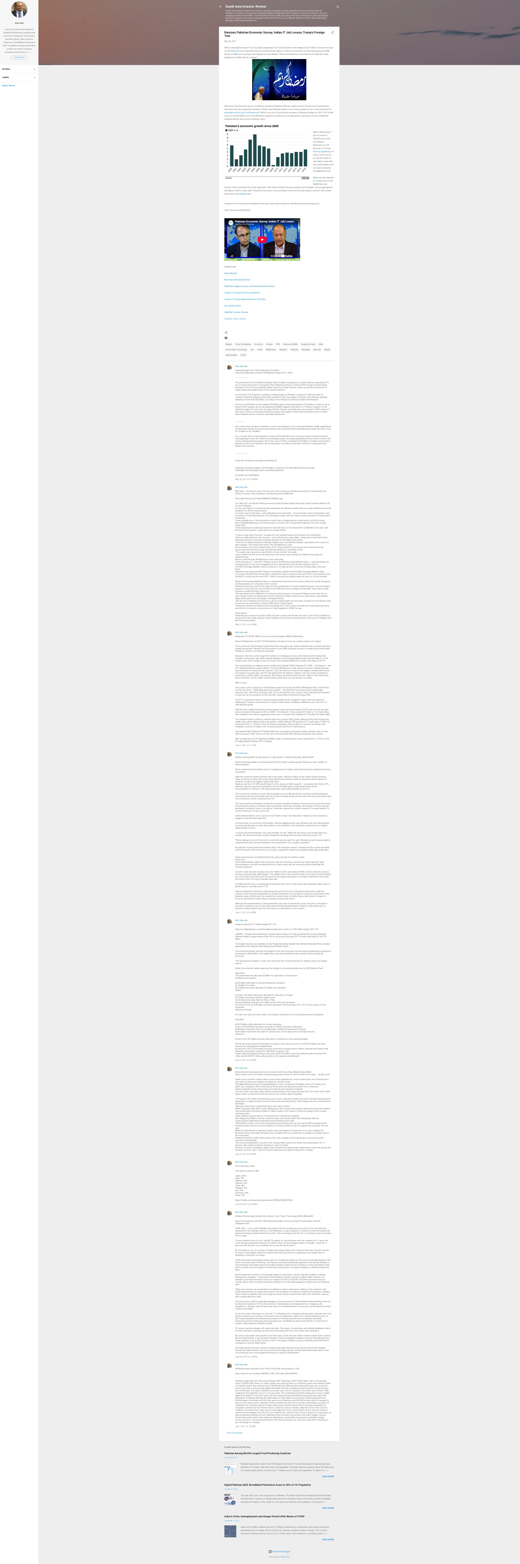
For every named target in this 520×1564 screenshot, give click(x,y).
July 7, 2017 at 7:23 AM (245, 1426)
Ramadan (306, 349)
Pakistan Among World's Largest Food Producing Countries (257, 1453)
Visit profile (19, 58)
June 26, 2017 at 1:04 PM (246, 1357)
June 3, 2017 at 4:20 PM (245, 1154)
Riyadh (327, 349)
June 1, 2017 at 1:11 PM (245, 745)
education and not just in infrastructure (241, 112)
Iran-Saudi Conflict (232, 306)
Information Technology (236, 349)
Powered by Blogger (281, 1551)
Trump (318, 181)
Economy (258, 344)
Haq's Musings (230, 273)
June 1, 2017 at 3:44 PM (245, 912)
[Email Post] (226, 339)
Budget (229, 344)
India (321, 344)
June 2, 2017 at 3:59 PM (245, 1060)
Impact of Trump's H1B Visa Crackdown (242, 293)
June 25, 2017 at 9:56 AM (246, 1204)
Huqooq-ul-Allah (290, 344)
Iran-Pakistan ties (243, 194)
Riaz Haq (239, 366)
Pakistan (294, 349)
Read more (328, 1476)
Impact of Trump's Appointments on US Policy (245, 299)
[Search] (337, 7)
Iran (252, 349)
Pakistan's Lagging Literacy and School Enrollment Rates (249, 286)
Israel (259, 349)
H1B (278, 344)
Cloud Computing (243, 344)
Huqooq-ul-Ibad (308, 344)
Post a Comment (234, 1433)
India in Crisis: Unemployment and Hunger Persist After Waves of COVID (264, 1516)
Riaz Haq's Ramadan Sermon (237, 280)
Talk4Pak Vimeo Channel (235, 319)
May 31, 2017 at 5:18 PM (245, 624)
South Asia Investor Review (245, 6)
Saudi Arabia (231, 355)
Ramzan (235, 51)
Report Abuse (8, 85)
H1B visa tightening (321, 151)
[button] (332, 33)
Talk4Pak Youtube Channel (236, 312)
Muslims (283, 349)
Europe (269, 344)
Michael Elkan (285, 1557)
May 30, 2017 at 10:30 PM (246, 479)
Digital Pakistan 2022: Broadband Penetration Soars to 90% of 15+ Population (267, 1484)
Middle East (271, 349)
